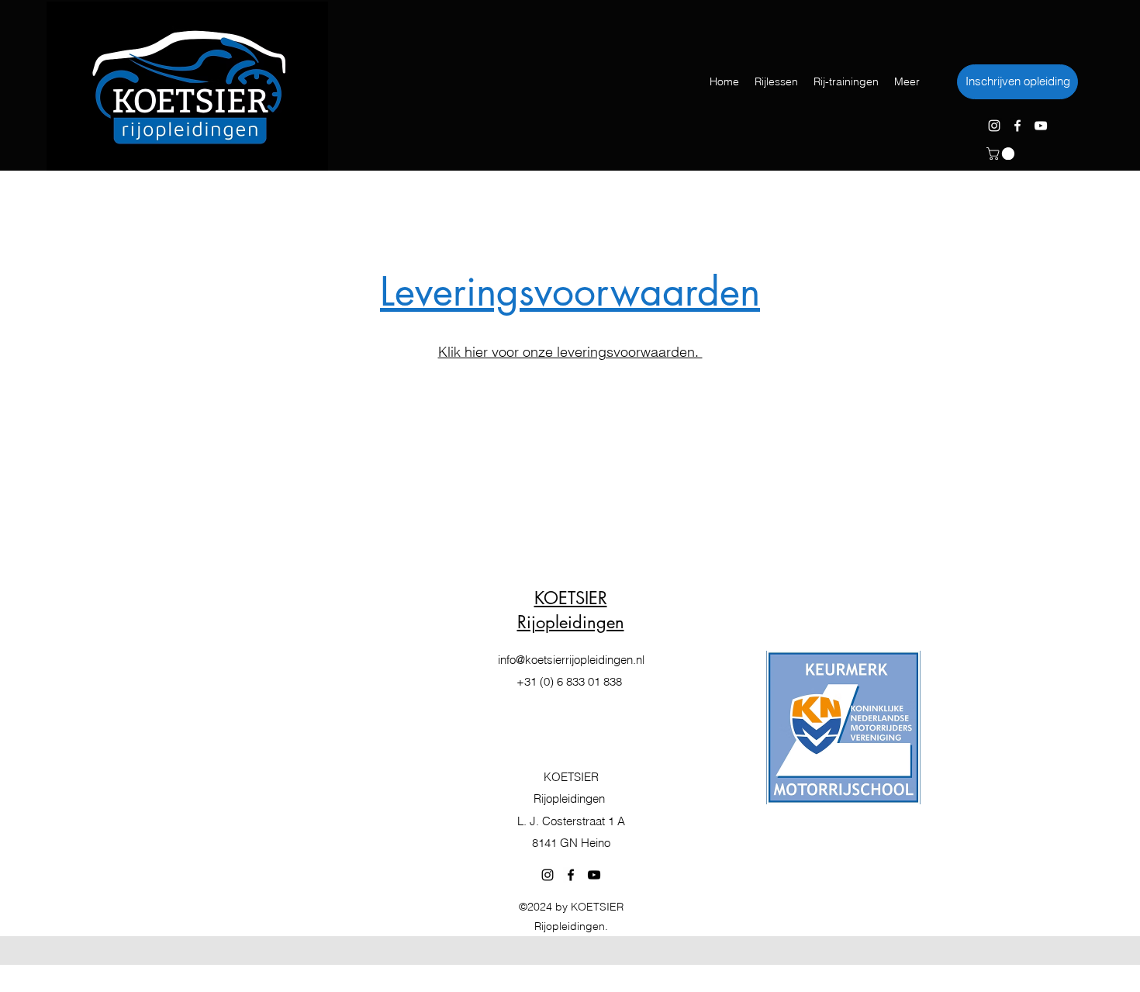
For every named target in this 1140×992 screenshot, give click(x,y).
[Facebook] (1017, 125)
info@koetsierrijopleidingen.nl (571, 659)
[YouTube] (1040, 125)
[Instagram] (994, 125)
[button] (1001, 153)
